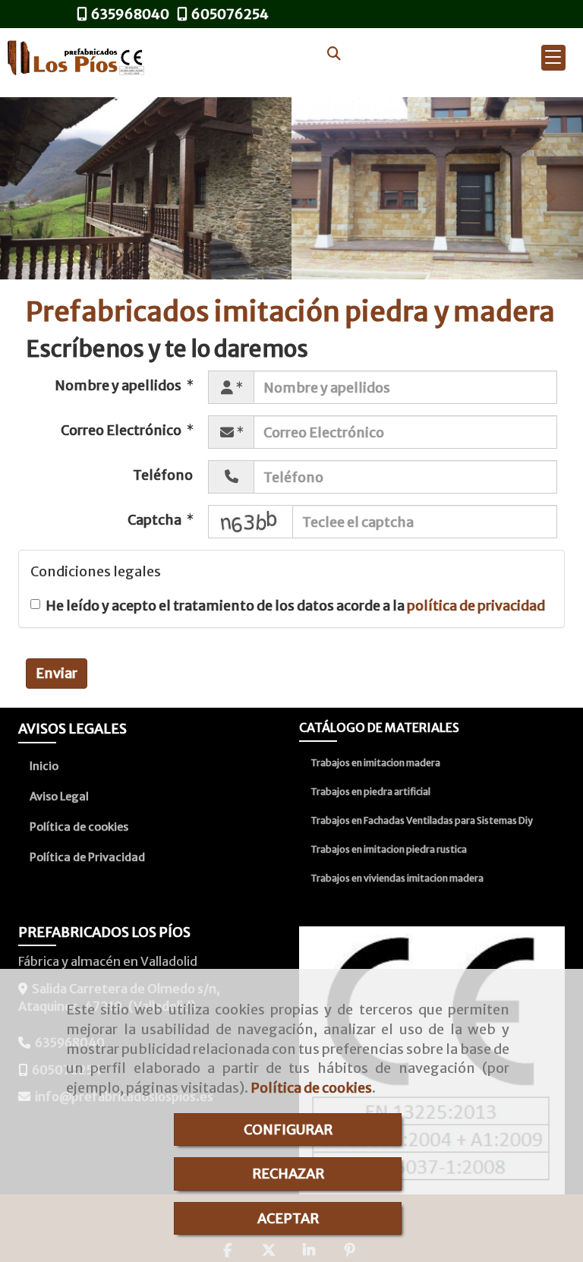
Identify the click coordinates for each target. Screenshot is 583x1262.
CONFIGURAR (288, 1129)
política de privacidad (476, 605)
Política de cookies (311, 1087)
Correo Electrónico (122, 430)
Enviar (56, 673)
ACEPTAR (288, 1218)
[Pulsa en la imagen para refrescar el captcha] (250, 522)
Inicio (44, 766)
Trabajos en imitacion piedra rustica (388, 849)
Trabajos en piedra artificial (370, 791)
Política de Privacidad (87, 857)
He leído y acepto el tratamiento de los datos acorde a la (295, 605)
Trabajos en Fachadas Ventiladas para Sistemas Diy (421, 820)
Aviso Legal (59, 796)
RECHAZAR (288, 1173)
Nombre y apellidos (119, 385)
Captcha (156, 519)
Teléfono (163, 475)
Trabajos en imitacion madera (375, 762)
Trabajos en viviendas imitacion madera (397, 878)
